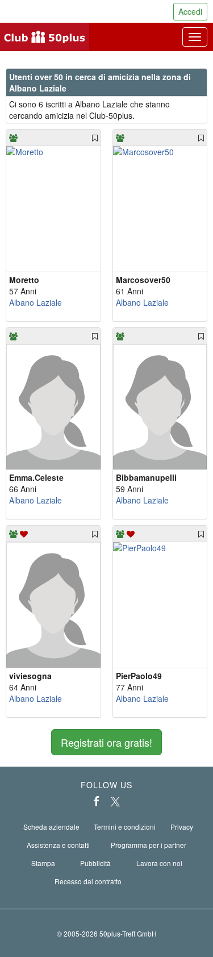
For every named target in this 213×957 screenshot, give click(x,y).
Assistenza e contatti (58, 845)
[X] (115, 801)
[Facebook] (96, 801)
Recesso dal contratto (88, 881)
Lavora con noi (159, 863)
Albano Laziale (35, 302)
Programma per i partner (148, 845)
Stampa (43, 863)
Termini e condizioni (125, 826)
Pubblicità (95, 863)
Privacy (181, 826)
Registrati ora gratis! (106, 742)
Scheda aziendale (51, 826)
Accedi (190, 11)
